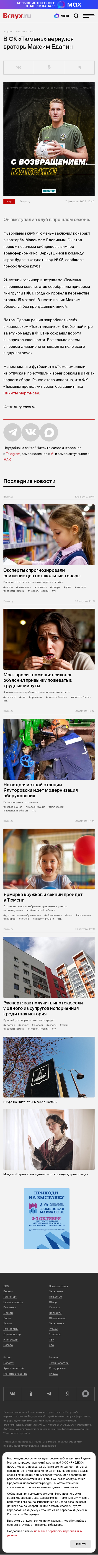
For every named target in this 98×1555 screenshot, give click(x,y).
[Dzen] (67, 1394)
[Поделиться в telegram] (79, 68)
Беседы (8, 1291)
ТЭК (51, 1339)
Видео (7, 1357)
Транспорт (10, 1296)
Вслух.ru (17, 16)
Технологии (10, 1329)
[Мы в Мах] (61, 16)
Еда (51, 1345)
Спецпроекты (57, 1368)
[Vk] (12, 1394)
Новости (20, 31)
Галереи (54, 1357)
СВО (6, 1286)
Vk (52, 454)
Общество (55, 1296)
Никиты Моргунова (21, 393)
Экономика (56, 1323)
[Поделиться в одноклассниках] (49, 68)
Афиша (7, 1323)
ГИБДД (53, 1373)
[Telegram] (49, 1394)
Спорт (31, 31)
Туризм (53, 1329)
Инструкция (10, 1339)
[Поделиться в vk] (19, 68)
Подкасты (55, 1312)
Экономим (56, 1291)
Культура (54, 1307)
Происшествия (58, 1286)
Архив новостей (13, 1368)
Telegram (13, 454)
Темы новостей (59, 1363)
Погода (8, 1345)
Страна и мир (12, 1334)
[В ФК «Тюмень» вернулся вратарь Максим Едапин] (49, 139)
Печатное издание (15, 1373)
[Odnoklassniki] (31, 1394)
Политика (9, 1307)
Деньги (8, 1312)
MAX (7, 460)
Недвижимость (13, 1302)
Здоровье (55, 1334)
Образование (57, 1318)
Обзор (53, 1302)
